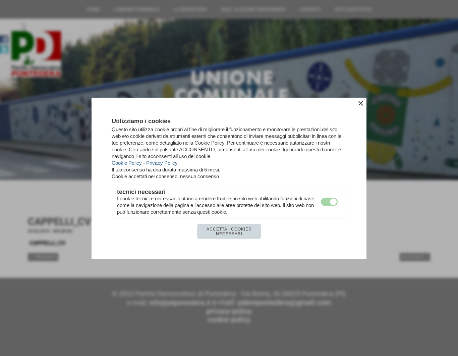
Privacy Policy (162, 162)
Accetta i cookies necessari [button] (229, 231)
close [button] (361, 103)
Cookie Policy (127, 162)
